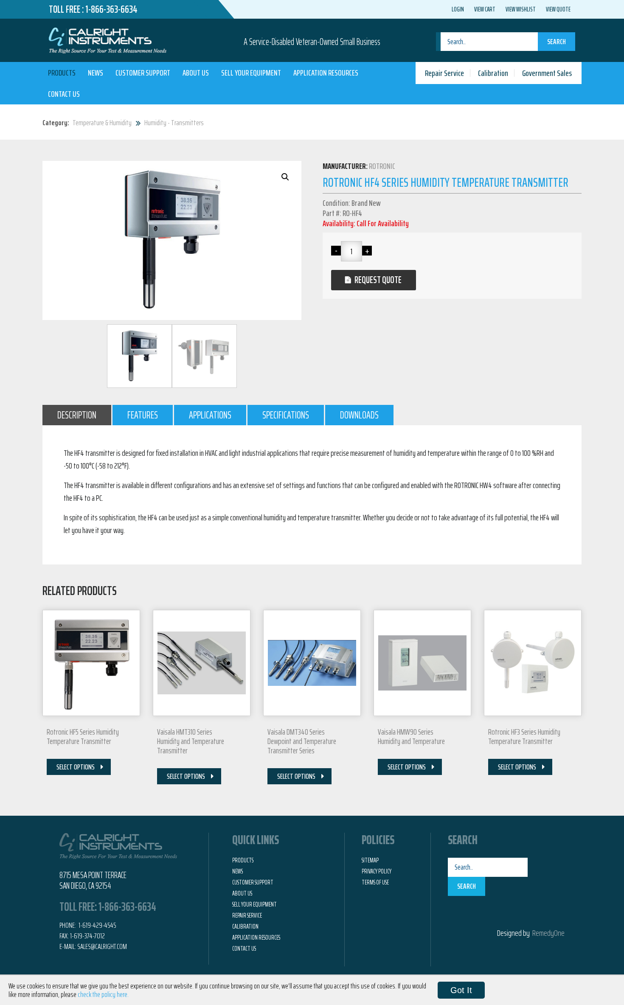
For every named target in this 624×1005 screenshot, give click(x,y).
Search (556, 42)
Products (62, 72)
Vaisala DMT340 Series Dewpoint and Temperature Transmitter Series (301, 741)
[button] (285, 177)
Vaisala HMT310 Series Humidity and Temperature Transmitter (190, 741)
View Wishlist (521, 9)
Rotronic (382, 166)
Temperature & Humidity (102, 123)
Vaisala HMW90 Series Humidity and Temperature (411, 736)
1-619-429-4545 (96, 925)
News (95, 72)
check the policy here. (103, 994)
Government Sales (547, 73)
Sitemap (370, 860)
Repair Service (444, 73)
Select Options (75, 767)
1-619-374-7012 (87, 936)
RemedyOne (548, 933)
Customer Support (142, 72)
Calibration (493, 73)
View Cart (484, 9)
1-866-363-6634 (111, 9)
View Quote (558, 9)
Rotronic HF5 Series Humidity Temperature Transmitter (83, 736)
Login (458, 9)
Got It (461, 990)
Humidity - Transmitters (174, 123)
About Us (196, 72)
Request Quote (378, 279)
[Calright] (107, 39)
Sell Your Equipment (251, 72)
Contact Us (64, 94)
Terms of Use (375, 882)
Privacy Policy (376, 871)
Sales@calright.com (102, 946)
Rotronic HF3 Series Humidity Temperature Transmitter (524, 736)
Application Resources (325, 72)
